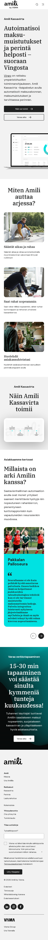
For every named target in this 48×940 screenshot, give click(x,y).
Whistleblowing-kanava (14, 894)
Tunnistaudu (9, 818)
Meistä (7, 776)
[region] (24, 577)
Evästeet (8, 886)
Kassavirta (8, 790)
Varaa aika (21, 117)
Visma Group (10, 927)
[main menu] (43, 4)
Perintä (7, 794)
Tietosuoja (9, 890)
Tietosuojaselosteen (13, 864)
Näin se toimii (21, 109)
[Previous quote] (33, 636)
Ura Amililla (8, 780)
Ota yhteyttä (10, 814)
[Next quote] (41, 636)
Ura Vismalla (9, 930)
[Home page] (11, 4)
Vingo (7, 75)
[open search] (37, 4)
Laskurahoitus (10, 798)
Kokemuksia (9, 805)
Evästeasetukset (11, 898)
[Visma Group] (24, 919)
